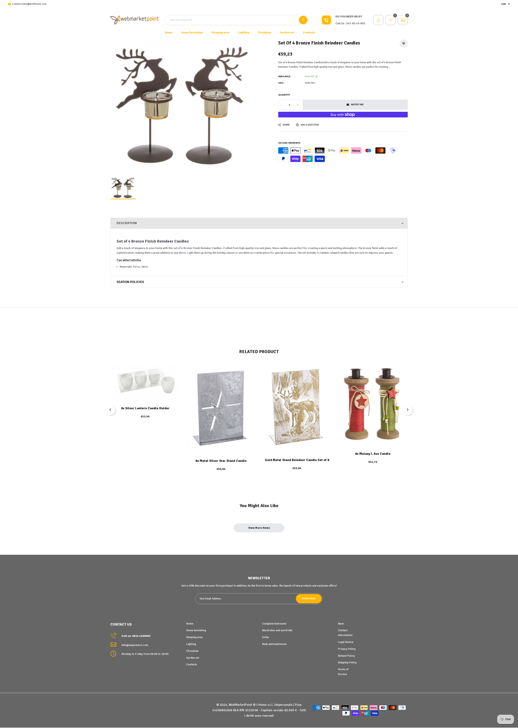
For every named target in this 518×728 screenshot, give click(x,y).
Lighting (191, 644)
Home (168, 32)
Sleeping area (194, 637)
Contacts (309, 32)
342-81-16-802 (355, 23)
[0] (390, 20)
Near (341, 623)
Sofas (265, 637)
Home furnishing (196, 630)
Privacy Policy (347, 649)
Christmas (192, 651)
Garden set (192, 657)
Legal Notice (345, 642)
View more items (259, 528)
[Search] (303, 20)
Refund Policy (346, 655)
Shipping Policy (347, 662)
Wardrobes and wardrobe (277, 630)
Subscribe (309, 598)
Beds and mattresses (274, 644)
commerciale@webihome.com (29, 3)
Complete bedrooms (274, 623)
